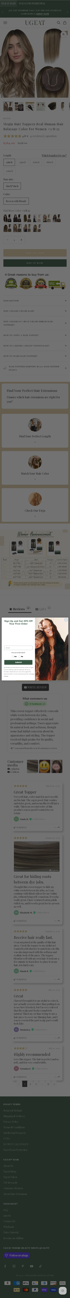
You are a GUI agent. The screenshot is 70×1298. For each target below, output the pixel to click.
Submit (18, 662)
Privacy (6, 676)
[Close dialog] (66, 619)
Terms (32, 673)
